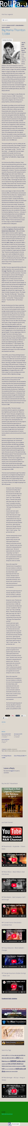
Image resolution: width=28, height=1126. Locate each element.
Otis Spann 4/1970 (18, 734)
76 (12, 1055)
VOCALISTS (14, 749)
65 (2, 1055)
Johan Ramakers (20, 25)
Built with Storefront (7, 1114)
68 (5, 1055)
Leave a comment (6, 27)
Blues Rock (7, 1061)
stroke (12, 1071)
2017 (17, 1057)
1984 (5, 750)
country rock (5, 1063)
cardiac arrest (14, 750)
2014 (10, 1058)
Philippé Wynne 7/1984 (6, 756)
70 (7, 1055)
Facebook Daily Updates (9, 998)
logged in (12, 770)
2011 (3, 1058)
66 (3, 1055)
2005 (16, 1055)
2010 (24, 1055)
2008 (20, 1055)
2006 (18, 1055)
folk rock (10, 1064)
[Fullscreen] (24, 865)
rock (17, 1068)
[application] (14, 860)
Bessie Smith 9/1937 (6, 734)
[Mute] (22, 865)
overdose (14, 1066)
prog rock (6, 1068)
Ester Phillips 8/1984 (19, 756)
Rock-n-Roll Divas (5, 739)
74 (11, 1055)
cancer (13, 1060)
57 (7, 750)
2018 (21, 1057)
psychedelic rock (12, 1068)
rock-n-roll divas (22, 750)
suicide (15, 1071)
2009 (22, 1055)
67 (4, 1055)
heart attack (16, 1064)
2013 (8, 1058)
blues (9, 750)
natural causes (8, 1066)
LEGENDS (9, 749)
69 (6, 1055)
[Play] (3, 865)
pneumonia (18, 1066)
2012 (5, 1058)
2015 (13, 1058)
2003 (14, 1055)
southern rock (8, 1071)
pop (22, 1066)
